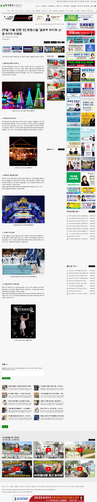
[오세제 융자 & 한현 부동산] (81, 29)
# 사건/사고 (21, 10)
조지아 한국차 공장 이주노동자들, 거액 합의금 (79, 275)
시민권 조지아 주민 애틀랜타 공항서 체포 (78, 270)
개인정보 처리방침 (79, 486)
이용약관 (73, 486)
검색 (91, 6)
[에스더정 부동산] (88, 149)
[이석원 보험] (81, 35)
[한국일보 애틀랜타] (11, 6)
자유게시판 (81, 1)
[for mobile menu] (95, 6)
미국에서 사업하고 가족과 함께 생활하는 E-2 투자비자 (79, 231)
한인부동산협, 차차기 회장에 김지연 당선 (78, 288)
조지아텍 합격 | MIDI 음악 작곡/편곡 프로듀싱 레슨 (79, 218)
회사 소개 (63, 486)
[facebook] (62, 42)
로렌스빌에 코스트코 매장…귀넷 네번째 (77, 283)
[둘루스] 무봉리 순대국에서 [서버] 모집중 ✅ (78, 228)
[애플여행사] (88, 190)
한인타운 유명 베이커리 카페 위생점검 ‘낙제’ (78, 273)
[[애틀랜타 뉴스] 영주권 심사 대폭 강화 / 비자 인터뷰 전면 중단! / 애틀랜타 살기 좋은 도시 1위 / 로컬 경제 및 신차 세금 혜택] (55, 96)
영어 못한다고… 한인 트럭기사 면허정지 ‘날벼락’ (79, 293)
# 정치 (8, 10)
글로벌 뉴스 (52, 6)
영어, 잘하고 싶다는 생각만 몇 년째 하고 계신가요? (79, 220)
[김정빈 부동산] (88, 198)
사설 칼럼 (73, 6)
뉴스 (39, 24)
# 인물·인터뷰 (61, 10)
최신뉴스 (38, 6)
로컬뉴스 (44, 6)
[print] (59, 42)
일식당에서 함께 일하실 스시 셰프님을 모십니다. (79, 238)
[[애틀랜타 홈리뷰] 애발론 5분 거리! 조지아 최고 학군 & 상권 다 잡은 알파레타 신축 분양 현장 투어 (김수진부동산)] (48, 468)
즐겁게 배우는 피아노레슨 (74, 236)
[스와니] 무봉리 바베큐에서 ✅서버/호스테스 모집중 (79, 226)
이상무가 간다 (60, 1)
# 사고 (67, 10)
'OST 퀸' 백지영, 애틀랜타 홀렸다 (76, 285)
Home (3, 486)
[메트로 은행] (88, 104)
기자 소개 (68, 486)
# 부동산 (71, 10)
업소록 (71, 1)
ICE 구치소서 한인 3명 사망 (75, 291)
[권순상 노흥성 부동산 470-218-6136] (12, 49)
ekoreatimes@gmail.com (50, 489)
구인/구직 (76, 1)
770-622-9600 (37, 489)
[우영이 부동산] (81, 43)
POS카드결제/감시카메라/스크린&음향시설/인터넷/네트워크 (79, 215)
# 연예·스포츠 (90, 10)
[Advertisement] (55, 123)
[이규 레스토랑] (18, 18)
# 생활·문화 (37, 10)
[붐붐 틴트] (88, 90)
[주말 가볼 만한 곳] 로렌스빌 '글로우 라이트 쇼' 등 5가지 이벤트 (52, 24)
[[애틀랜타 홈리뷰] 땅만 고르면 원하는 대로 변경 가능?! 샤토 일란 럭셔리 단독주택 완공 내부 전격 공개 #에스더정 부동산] (55, 85)
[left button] (59, 56)
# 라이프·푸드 (44, 10)
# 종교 (50, 10)
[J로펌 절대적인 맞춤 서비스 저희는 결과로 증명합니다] (73, 149)
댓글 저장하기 (6, 378)
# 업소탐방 (55, 10)
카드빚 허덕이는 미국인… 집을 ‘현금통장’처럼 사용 (79, 278)
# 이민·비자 (27, 10)
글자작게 (47, 42)
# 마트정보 (83, 10)
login (95, 1)
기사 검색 (87, 1)
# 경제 (12, 10)
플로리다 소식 (66, 1)
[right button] (62, 56)
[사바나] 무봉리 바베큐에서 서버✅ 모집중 (78, 223)
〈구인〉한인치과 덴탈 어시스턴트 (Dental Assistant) (79, 233)
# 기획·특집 (77, 10)
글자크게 (54, 42)
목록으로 (5, 426)
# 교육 (32, 10)
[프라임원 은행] (73, 90)
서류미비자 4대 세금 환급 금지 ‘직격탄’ (77, 280)
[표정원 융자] (33, 49)
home (36, 24)
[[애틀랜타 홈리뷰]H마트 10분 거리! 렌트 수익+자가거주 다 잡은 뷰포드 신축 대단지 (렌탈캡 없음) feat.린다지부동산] (55, 64)
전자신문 (86, 6)
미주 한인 (66, 6)
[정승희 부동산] (88, 164)
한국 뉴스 (59, 6)
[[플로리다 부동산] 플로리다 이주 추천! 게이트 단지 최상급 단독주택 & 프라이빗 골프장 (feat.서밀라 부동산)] (55, 74)
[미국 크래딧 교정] (54, 49)
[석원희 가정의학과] (74, 190)
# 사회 (16, 10)
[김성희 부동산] (48, 18)
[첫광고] (79, 18)
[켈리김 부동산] (88, 75)
